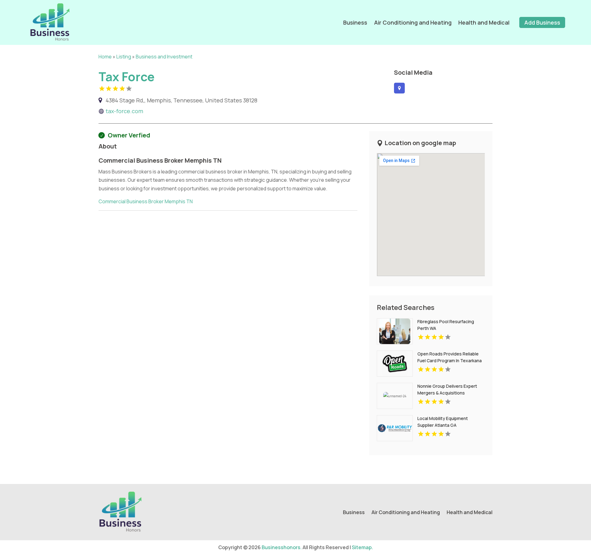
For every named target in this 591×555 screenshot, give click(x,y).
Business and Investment (164, 56)
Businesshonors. (282, 547)
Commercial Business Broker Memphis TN (145, 201)
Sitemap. (362, 547)
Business (355, 22)
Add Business (542, 22)
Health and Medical (483, 22)
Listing (123, 56)
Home (105, 56)
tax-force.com (124, 111)
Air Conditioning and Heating (413, 22)
